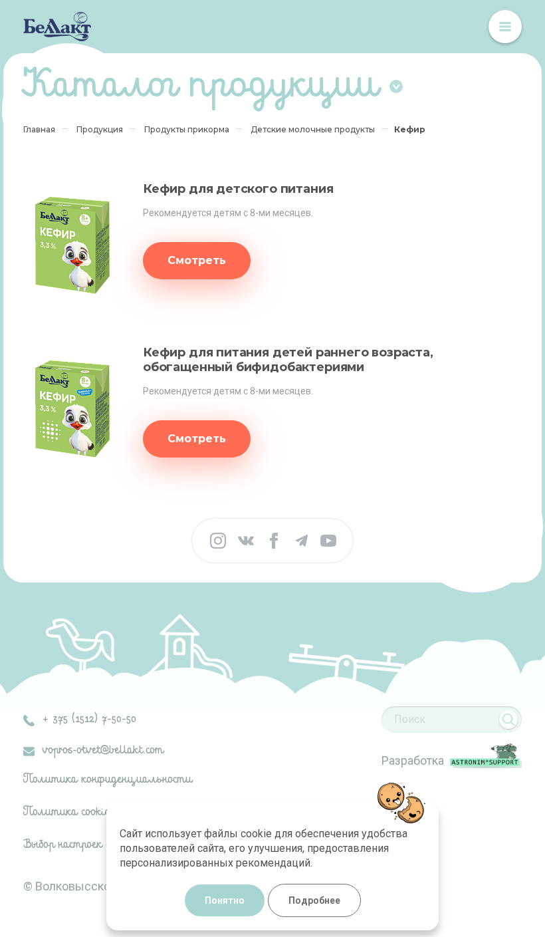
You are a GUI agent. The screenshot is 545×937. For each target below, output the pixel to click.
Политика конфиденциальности (107, 780)
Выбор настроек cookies (81, 845)
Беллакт (57, 26)
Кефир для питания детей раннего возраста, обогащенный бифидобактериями (288, 359)
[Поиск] (508, 719)
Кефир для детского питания (238, 189)
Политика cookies (69, 813)
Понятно (225, 900)
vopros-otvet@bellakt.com (103, 751)
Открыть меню (505, 26)
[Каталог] (396, 86)
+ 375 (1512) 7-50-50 (89, 720)
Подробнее (314, 900)
